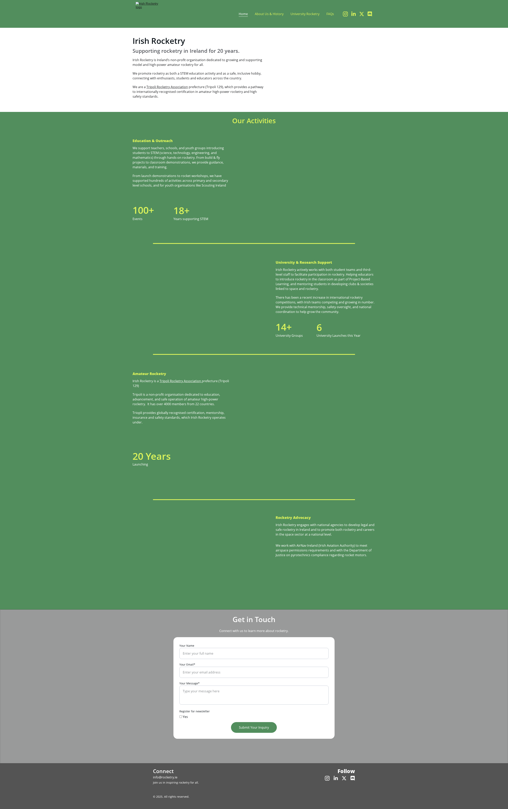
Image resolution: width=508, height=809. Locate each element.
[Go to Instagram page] (347, 14)
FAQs (330, 14)
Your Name (186, 645)
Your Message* (189, 683)
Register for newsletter (194, 711)
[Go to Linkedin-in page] (355, 14)
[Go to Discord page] (369, 14)
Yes (185, 717)
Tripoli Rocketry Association (167, 87)
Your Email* (187, 664)
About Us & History (269, 14)
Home (243, 14)
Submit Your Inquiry (254, 727)
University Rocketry (305, 14)
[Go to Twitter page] (363, 14)
